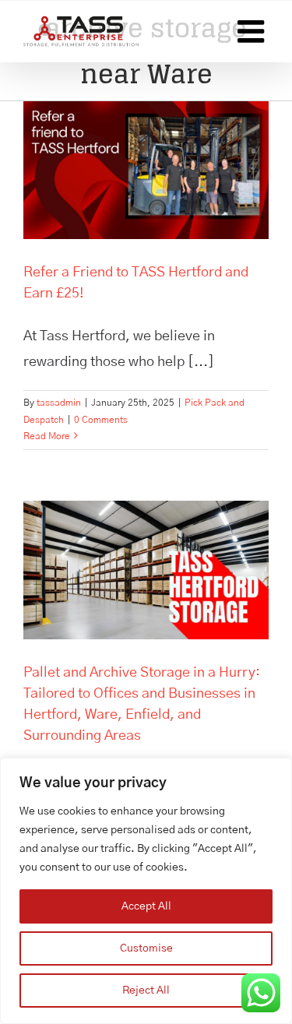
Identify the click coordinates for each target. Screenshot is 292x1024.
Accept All (146, 906)
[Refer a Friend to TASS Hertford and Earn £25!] (146, 170)
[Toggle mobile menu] (253, 31)
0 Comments (101, 419)
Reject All (146, 990)
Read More (46, 436)
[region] (146, 891)
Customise (146, 948)
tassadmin (59, 402)
